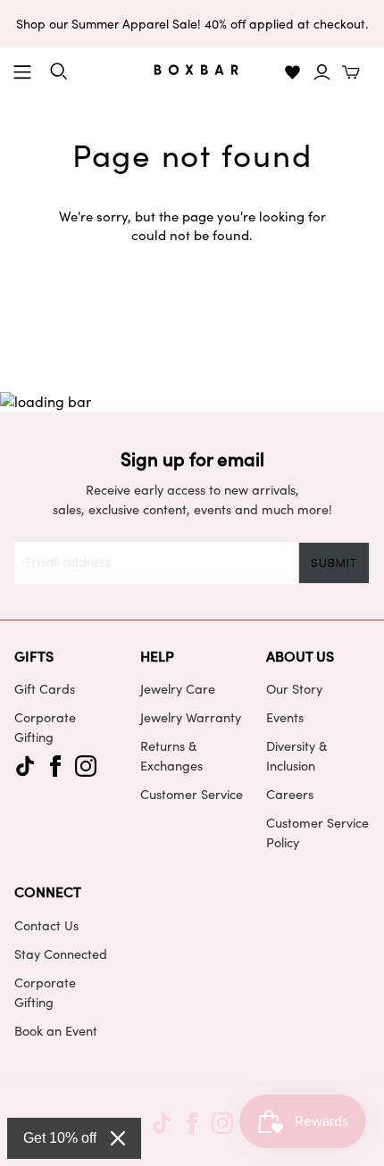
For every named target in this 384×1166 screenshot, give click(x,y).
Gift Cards (44, 688)
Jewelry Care (177, 688)
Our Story (294, 688)
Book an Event (55, 1030)
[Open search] (59, 71)
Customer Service (191, 794)
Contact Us (46, 925)
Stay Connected (60, 953)
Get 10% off (59, 1137)
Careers (289, 794)
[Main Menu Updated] (22, 72)
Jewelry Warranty (190, 717)
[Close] (118, 1138)
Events (285, 717)
